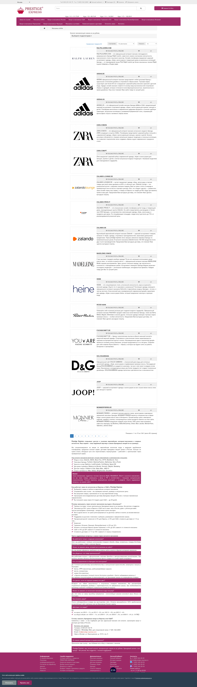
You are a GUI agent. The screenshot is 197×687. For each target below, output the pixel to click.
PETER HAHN (101, 304)
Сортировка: (112, 43)
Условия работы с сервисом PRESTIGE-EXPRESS (69, 659)
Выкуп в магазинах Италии (57, 19)
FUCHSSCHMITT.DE (103, 330)
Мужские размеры (96, 660)
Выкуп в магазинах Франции (53, 24)
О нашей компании (46, 658)
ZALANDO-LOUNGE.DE (105, 176)
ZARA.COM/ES (102, 125)
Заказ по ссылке (25, 19)
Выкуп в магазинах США (77, 19)
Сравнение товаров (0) (94, 44)
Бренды (92, 666)
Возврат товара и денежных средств (72, 668)
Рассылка (113, 664)
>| (106, 436)
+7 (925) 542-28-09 (138, 658)
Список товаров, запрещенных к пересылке (95, 670)
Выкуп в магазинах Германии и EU (99, 19)
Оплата (119, 668)
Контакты (121, 24)
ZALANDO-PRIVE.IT (103, 202)
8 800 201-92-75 (67, 2)
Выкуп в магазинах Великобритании (126, 19)
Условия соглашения (67, 670)
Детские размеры (96, 662)
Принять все (24, 683)
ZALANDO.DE (101, 227)
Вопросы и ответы (66, 666)
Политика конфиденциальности (47, 661)
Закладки (113, 662)
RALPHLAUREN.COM (104, 48)
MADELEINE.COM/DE (104, 253)
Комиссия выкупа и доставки (92, 24)
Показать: (141, 43)
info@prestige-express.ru (140, 660)
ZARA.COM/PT (102, 150)
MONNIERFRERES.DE (104, 407)
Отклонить (9, 683)
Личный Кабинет (115, 658)
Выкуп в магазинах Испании (151, 19)
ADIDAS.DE (100, 73)
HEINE (99, 279)
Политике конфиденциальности (143, 678)
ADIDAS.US (100, 99)
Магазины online (39, 19)
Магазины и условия (72, 24)
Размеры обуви (95, 664)
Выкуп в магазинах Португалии (30, 24)
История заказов (115, 660)
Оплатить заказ (110, 24)
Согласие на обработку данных (48, 665)
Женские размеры (96, 658)
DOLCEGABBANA (103, 356)
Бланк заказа (114, 666)
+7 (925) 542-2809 (82, 2)
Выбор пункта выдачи (67, 664)
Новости (43, 670)
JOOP (99, 381)
